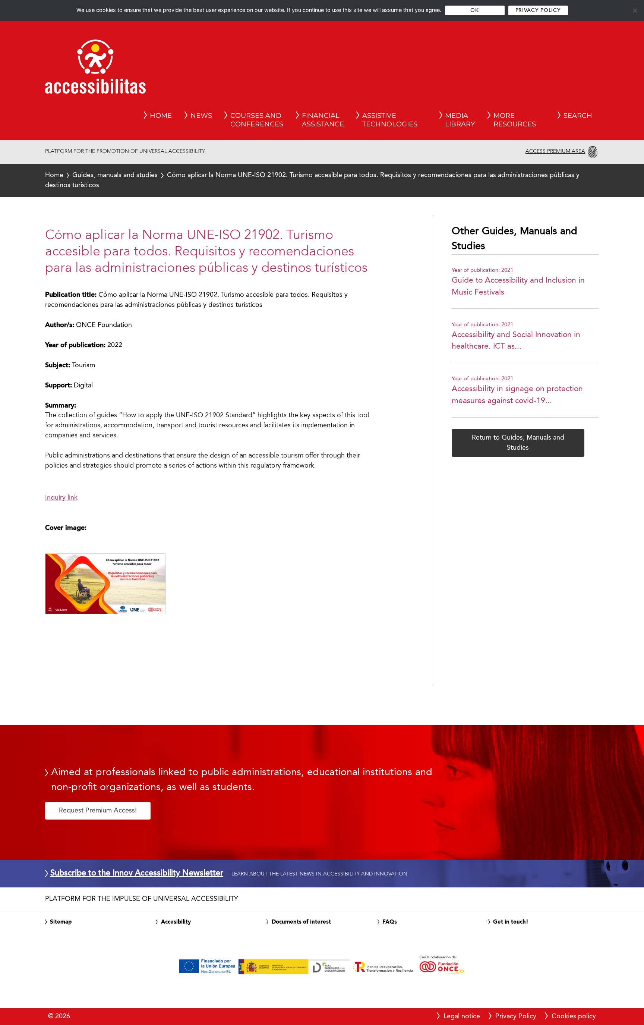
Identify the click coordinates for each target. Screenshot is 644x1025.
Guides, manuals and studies (115, 175)
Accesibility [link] (176, 922)
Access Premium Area (555, 151)
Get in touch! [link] (510, 922)
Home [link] (161, 115)
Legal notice (461, 1016)
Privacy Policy (538, 10)
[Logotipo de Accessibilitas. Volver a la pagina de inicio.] (95, 69)
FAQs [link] (389, 922)
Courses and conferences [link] (256, 120)
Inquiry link (61, 497)
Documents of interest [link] (301, 922)
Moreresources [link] (514, 120)
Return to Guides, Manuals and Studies (518, 442)
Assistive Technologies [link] (389, 120)
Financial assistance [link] (323, 120)
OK (474, 10)
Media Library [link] (460, 120)
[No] (634, 10)
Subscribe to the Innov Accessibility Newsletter (136, 874)
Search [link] (578, 115)
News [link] (201, 115)
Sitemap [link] (61, 922)
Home (54, 175)
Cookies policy (574, 1016)
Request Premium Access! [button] (98, 810)
